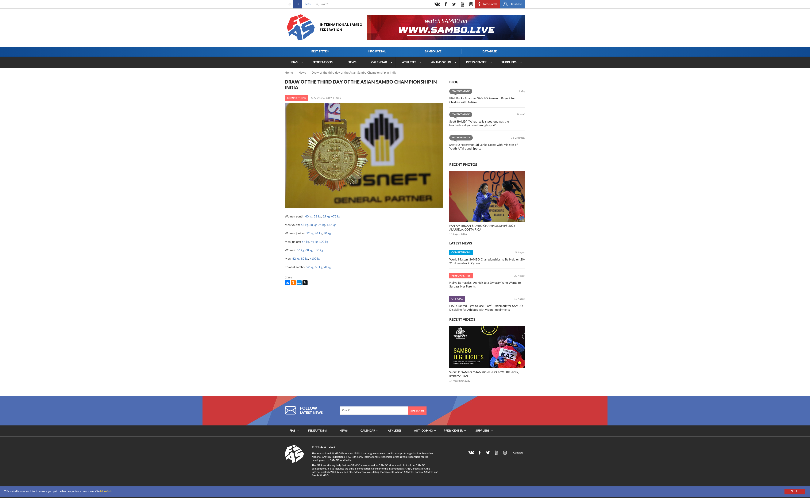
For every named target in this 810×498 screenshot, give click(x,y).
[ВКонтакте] (287, 282)
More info (106, 491)
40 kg (308, 216)
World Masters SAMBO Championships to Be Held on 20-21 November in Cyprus (487, 261)
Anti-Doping (441, 62)
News (352, 62)
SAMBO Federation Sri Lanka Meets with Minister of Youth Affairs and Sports (483, 146)
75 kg (321, 225)
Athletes (409, 62)
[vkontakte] (437, 4)
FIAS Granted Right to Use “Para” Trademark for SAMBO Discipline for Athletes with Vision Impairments (486, 308)
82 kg (304, 258)
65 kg (326, 216)
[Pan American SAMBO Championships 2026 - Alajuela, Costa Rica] (487, 196)
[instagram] (471, 4)
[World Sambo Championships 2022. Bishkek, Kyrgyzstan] (487, 347)
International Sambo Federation (341, 27)
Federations (322, 62)
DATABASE (489, 51)
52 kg (317, 216)
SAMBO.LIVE (433, 51)
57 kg (305, 241)
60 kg (313, 225)
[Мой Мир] (299, 282)
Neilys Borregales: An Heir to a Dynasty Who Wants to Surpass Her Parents (485, 284)
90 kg (327, 267)
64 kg (318, 233)
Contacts (518, 452)
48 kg (304, 225)
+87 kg (331, 225)
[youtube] (462, 4)
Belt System (320, 51)
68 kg (309, 250)
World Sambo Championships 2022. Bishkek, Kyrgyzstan (484, 374)
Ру (289, 4)
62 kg (296, 258)
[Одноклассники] (293, 282)
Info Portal (377, 51)
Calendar (379, 62)
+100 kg (315, 258)
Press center (476, 62)
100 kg (323, 241)
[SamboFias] (294, 454)
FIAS (294, 62)
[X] (305, 282)
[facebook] (445, 4)
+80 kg (318, 250)
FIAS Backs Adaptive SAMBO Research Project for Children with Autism (482, 100)
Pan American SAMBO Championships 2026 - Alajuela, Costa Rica (483, 227)
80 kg (327, 233)
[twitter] (454, 4)
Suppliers (509, 62)
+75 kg (335, 216)
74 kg (314, 241)
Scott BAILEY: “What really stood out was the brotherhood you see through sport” (479, 123)
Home (289, 72)
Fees (307, 4)
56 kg (300, 250)
